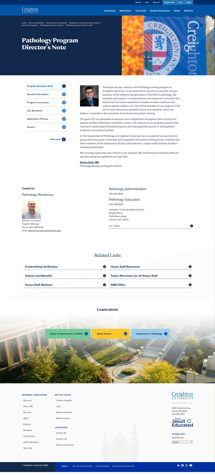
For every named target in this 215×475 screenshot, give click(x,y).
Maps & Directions (64, 412)
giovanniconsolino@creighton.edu (44, 230)
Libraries (27, 424)
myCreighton (29, 436)
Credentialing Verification (41, 267)
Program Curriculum (38, 102)
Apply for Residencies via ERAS (66, 333)
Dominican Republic (65, 444)
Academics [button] (110, 10)
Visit (180, 2)
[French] (175, 438)
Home (24, 23)
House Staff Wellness (39, 285)
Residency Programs (30, 25)
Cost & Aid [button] (140, 10)
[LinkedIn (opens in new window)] (179, 465)
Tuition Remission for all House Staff (134, 276)
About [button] (177, 10)
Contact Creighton (64, 400)
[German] (178, 438)
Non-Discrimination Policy (83, 466)
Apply (189, 2)
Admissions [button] (125, 10)
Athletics (188, 10)
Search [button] (155, 2)
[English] (173, 438)
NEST (25, 418)
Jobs (58, 406)
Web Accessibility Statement (123, 466)
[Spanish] (183, 438)
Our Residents (34, 110)
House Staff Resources (125, 267)
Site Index (27, 448)
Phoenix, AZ (61, 438)
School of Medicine (36, 23)
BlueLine (27, 412)
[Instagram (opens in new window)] (186, 465)
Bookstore (27, 430)
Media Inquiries (63, 418)
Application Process (37, 119)
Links (55, 139)
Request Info (169, 2)
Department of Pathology (149, 333)
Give (147, 2)
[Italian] (180, 438)
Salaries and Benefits (38, 276)
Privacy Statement (102, 466)
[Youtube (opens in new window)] (190, 465)
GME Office (118, 285)
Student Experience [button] (160, 10)
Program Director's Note (40, 86)
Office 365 (28, 406)
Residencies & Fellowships (56, 23)
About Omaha (104, 333)
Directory (27, 400)
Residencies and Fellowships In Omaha (85, 23)
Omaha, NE (61, 433)
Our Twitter (114, 225)
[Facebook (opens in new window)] (183, 465)
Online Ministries (30, 442)
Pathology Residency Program (52, 25)
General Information (38, 94)
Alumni (138, 2)
